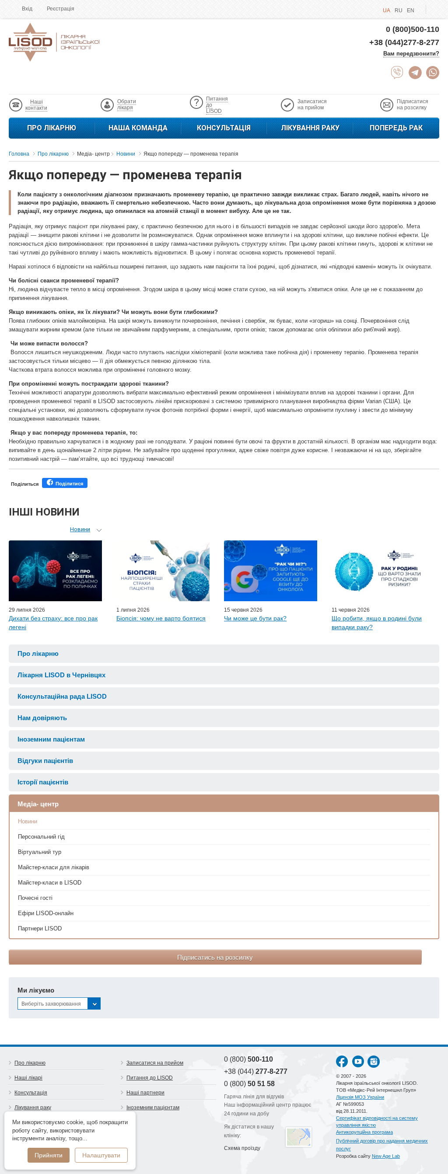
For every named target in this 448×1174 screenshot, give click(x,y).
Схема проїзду (242, 1148)
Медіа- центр (38, 804)
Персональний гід (41, 836)
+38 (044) (255, 1071)
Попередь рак (396, 128)
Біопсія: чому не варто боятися (161, 618)
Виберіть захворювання (51, 1004)
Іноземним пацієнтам (51, 739)
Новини (27, 821)
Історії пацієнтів (43, 782)
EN (410, 10)
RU (398, 10)
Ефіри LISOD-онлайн (46, 913)
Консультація (224, 128)
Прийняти (49, 1155)
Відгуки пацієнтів (45, 760)
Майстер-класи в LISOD (49, 882)
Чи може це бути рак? (255, 618)
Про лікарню (51, 128)
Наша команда (138, 128)
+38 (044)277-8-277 (404, 42)
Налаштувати (101, 1155)
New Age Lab (386, 1156)
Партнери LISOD (40, 928)
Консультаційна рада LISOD (62, 696)
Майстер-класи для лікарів (53, 867)
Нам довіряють (42, 717)
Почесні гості (35, 898)
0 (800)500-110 (412, 29)
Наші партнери (145, 1093)
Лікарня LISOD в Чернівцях (61, 675)
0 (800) (248, 1059)
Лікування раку (310, 128)
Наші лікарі (28, 1078)
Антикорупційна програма (364, 1132)
